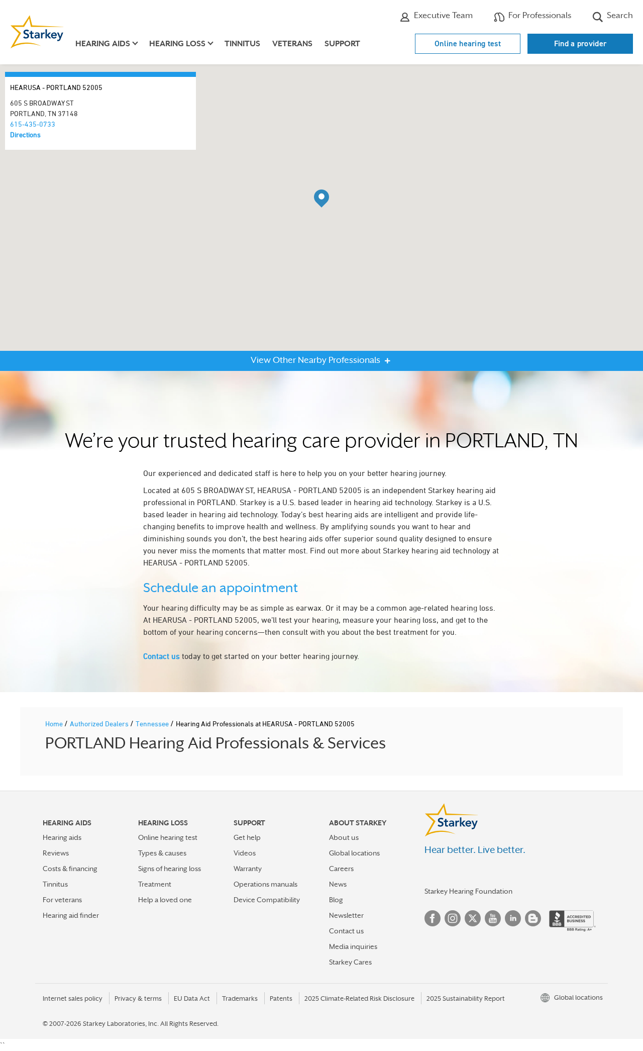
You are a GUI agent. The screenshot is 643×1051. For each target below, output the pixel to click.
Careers (341, 869)
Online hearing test (468, 43)
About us (344, 837)
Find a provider (580, 43)
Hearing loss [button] (177, 43)
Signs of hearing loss (169, 869)
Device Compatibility (267, 900)
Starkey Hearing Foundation (468, 891)
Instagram (453, 918)
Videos (245, 853)
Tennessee (153, 723)
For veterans (62, 900)
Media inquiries (353, 946)
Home (54, 723)
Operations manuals (265, 884)
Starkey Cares (350, 962)
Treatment (154, 884)
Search (619, 15)
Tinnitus (242, 43)
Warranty (248, 869)
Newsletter (346, 915)
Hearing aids (62, 837)
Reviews (56, 853)
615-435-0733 (32, 124)
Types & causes (162, 853)
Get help (247, 837)
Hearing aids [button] (102, 43)
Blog (336, 900)
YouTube (493, 918)
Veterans (292, 43)
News (338, 884)
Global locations (354, 853)
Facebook (432, 918)
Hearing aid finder (71, 915)
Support (342, 43)
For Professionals (538, 15)
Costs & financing (70, 869)
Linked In (513, 918)
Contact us (161, 655)
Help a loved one (165, 900)
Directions (25, 134)
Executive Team (442, 15)
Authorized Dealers (100, 723)
